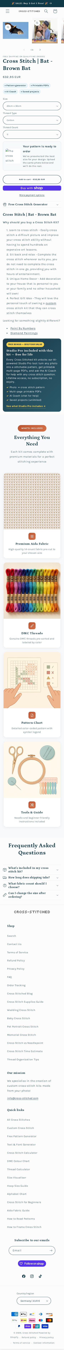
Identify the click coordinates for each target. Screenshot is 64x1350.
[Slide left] (24, 50)
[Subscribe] (51, 1250)
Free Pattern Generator (21, 1136)
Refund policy (29, 1337)
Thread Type (10, 113)
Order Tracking (16, 985)
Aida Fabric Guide (18, 1210)
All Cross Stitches (18, 1119)
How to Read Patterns (21, 1218)
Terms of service (21, 1343)
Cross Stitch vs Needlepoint (25, 1043)
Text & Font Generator (21, 1144)
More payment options (32, 195)
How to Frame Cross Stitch (24, 1227)
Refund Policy (16, 960)
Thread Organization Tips (23, 1059)
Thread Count (10, 127)
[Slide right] (40, 50)
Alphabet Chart (17, 1193)
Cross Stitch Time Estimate (25, 1051)
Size (5, 98)
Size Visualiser (16, 1177)
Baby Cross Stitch (18, 1018)
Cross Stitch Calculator (22, 1152)
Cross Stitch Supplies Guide (25, 1001)
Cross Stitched (30, 1333)
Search (11, 935)
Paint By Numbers (23, 328)
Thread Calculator (18, 1169)
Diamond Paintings (24, 333)
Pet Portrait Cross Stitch (23, 1026)
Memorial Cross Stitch (21, 1034)
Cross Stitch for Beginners (24, 1202)
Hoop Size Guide (17, 1185)
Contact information (44, 1343)
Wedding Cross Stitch (21, 1010)
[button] (7, 11)
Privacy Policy (16, 968)
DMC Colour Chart (18, 1161)
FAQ (9, 977)
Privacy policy (46, 1337)
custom (51, 303)
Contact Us (14, 944)
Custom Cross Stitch (20, 1128)
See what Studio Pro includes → (26, 406)
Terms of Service (17, 952)
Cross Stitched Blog (20, 993)
